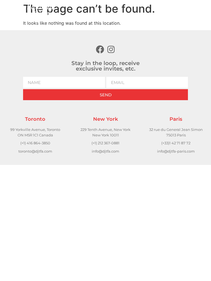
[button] (155, 9)
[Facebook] (100, 49)
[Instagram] (111, 49)
